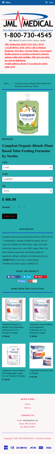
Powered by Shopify (43, 438)
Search (27, 404)
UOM (4, 162)
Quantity (6, 207)
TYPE (5, 174)
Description (26, 229)
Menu (7, 2)
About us (27, 408)
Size (4, 186)
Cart (51, 2)
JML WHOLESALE (26, 438)
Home (6, 83)
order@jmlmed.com (30, 420)
